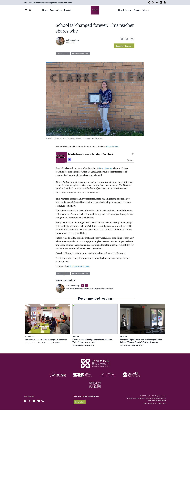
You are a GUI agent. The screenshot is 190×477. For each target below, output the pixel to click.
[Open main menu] (26, 10)
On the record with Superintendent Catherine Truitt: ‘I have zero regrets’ (92, 340)
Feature (59, 53)
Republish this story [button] (124, 46)
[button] (127, 39)
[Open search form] (30, 10)
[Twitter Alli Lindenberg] (86, 285)
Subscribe (79, 402)
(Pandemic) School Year (80, 53)
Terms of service (148, 403)
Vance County (105, 168)
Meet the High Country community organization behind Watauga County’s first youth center (141, 340)
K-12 (67, 53)
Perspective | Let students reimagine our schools (46, 339)
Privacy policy (162, 403)
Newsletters (123, 10)
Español (67, 10)
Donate (137, 10)
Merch (146, 10)
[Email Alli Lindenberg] (82, 285)
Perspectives (56, 10)
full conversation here (78, 266)
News (44, 10)
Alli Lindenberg (72, 40)
